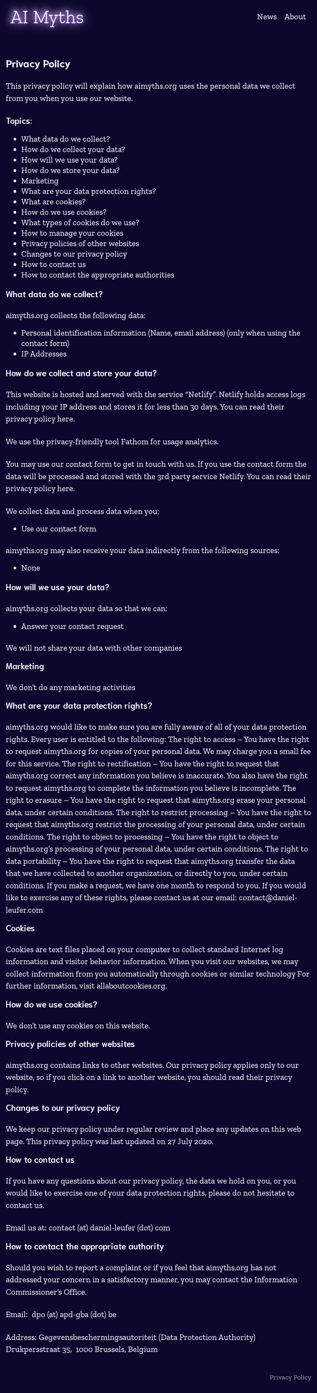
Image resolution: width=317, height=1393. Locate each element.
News (267, 16)
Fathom (134, 441)
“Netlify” (200, 394)
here (65, 418)
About (295, 16)
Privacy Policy (290, 1377)
